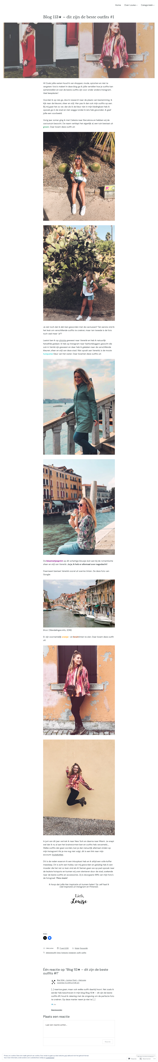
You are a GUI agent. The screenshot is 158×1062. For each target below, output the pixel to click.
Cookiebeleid (50, 1058)
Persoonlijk (84, 948)
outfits (83, 953)
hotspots (64, 953)
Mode (77, 948)
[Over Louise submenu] (137, 5)
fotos (59, 953)
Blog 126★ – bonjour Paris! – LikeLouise (71, 980)
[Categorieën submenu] (154, 5)
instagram (72, 953)
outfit (79, 953)
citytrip (62, 340)
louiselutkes (57, 854)
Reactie (107, 1042)
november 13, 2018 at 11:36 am (68, 983)
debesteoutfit (51, 953)
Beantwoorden (56, 1010)
